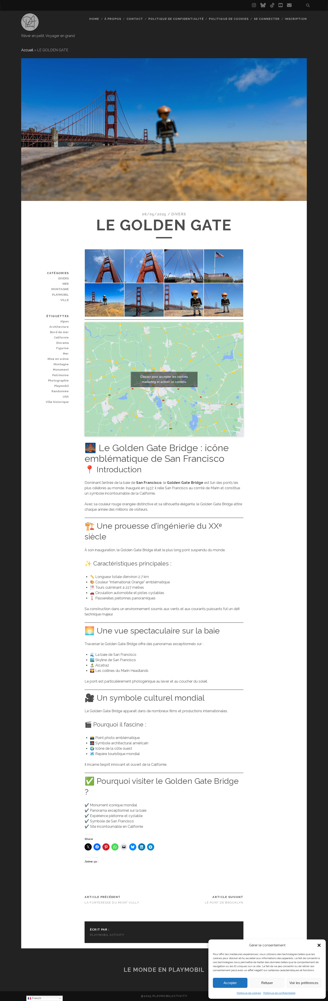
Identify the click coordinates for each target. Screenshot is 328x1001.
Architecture (59, 326)
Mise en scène (58, 359)
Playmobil (61, 386)
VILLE (64, 300)
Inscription (296, 19)
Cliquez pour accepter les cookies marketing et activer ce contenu (164, 379)
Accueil (27, 50)
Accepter (230, 983)
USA (66, 396)
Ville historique (57, 402)
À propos (112, 19)
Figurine (62, 348)
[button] (319, 945)
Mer (66, 353)
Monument (61, 369)
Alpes (64, 321)
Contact (135, 19)
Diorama (62, 343)
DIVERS (178, 214)
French (36, 998)
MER (65, 283)
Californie (61, 337)
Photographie (58, 380)
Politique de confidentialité (279, 993)
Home (94, 19)
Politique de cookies (249, 993)
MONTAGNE (60, 289)
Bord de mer (59, 332)
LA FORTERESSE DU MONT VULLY (112, 902)
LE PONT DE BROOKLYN (224, 902)
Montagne (61, 364)
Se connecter (267, 19)
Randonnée (60, 391)
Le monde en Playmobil (164, 969)
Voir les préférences (303, 983)
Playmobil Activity (107, 935)
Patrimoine (60, 375)
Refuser (267, 983)
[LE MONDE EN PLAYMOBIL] (30, 28)
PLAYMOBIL (60, 294)
